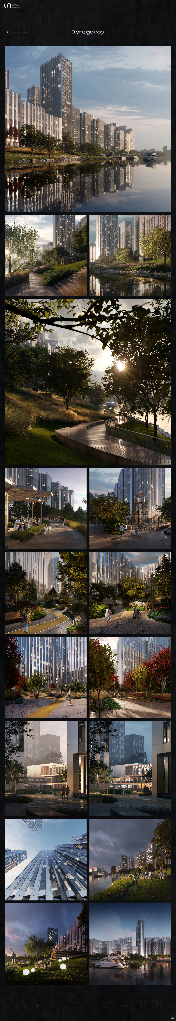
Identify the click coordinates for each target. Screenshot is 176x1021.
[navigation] (13, 6)
